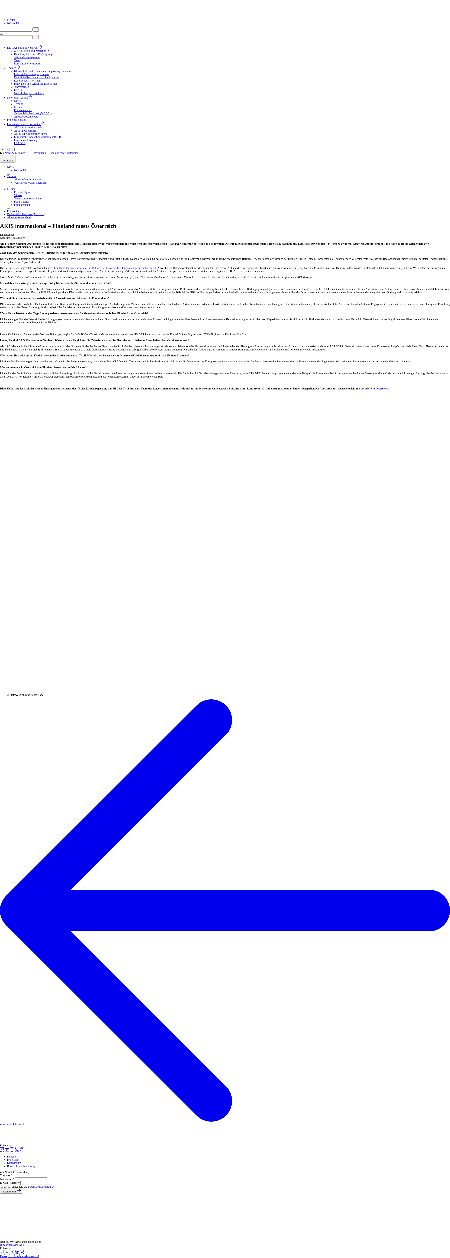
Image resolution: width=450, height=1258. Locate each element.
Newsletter (13, 22)
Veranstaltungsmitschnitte (28, 198)
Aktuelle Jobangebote (19, 217)
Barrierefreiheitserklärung (21, 1166)
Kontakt (11, 1156)
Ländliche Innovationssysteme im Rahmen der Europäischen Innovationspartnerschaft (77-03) (106, 267)
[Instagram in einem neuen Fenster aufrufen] (12, 1150)
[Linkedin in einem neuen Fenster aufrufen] (17, 1150)
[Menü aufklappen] (8, 174)
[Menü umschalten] (1, 34)
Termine (11, 176)
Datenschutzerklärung (40, 1186)
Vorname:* (6, 1175)
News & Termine (14, 152)
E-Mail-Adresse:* (10, 1182)
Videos (18, 195)
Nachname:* (7, 1179)
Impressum (13, 1159)
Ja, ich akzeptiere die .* (29, 1186)
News (10, 166)
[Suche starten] (36, 29)
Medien (11, 19)
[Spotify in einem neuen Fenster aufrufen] (22, 1150)
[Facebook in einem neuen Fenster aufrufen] (2, 1150)
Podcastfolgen (22, 192)
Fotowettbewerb (16, 211)
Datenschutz (14, 1162)
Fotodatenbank (22, 204)
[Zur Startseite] (18, 13)
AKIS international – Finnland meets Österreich (51, 152)
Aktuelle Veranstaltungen (28, 179)
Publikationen (21, 201)
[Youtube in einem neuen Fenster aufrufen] (7, 1150)
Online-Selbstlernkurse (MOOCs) (25, 214)
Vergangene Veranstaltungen (30, 182)
